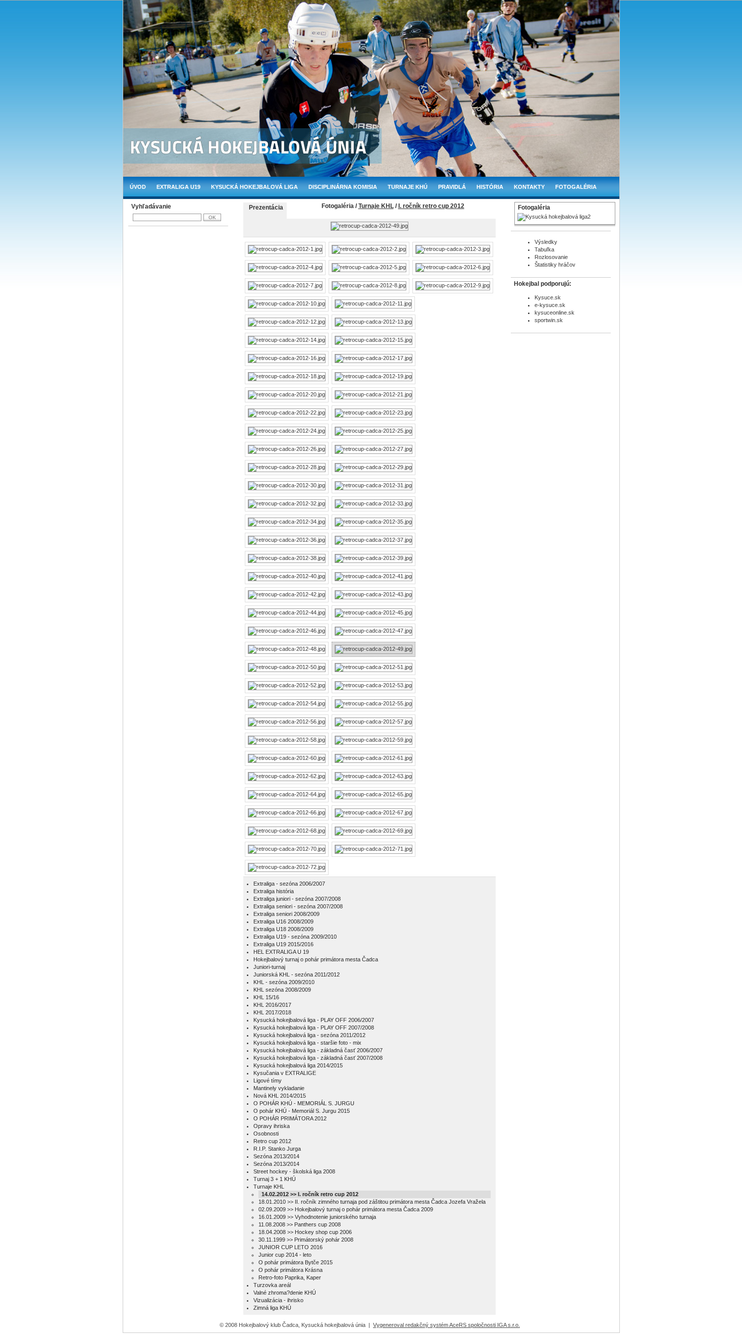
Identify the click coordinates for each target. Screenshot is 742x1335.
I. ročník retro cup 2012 (431, 206)
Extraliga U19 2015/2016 (283, 944)
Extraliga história (273, 891)
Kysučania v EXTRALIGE (284, 1073)
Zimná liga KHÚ (272, 1308)
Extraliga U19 (178, 187)
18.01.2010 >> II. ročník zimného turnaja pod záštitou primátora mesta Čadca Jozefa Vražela (372, 1202)
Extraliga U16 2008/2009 (283, 921)
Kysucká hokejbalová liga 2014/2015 (298, 1065)
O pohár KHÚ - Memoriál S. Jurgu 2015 (301, 1111)
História (489, 187)
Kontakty (529, 187)
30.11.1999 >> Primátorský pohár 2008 (305, 1240)
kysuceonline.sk (554, 313)
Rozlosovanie (551, 257)
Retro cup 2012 (272, 1141)
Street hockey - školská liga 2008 (294, 1171)
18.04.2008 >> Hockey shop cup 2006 (305, 1232)
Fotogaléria (576, 187)
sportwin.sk (549, 320)
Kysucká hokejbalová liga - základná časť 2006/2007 (318, 1050)
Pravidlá (452, 187)
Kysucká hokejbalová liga (254, 187)
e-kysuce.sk (550, 305)
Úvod (138, 187)
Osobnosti (266, 1134)
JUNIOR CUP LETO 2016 (290, 1247)
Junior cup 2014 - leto (284, 1255)
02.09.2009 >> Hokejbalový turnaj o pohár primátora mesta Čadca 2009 (345, 1209)
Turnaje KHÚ (408, 187)
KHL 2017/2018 (272, 1012)
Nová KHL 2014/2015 (279, 1096)
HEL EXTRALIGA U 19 (281, 952)
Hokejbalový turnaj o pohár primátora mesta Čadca (315, 959)
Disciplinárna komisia (342, 187)
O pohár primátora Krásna (290, 1270)
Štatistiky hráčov (555, 265)
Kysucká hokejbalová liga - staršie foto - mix (307, 1043)
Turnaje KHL (376, 206)
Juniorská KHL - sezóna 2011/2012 (296, 974)
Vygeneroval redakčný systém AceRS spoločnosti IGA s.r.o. (446, 1325)
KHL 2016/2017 (272, 1005)
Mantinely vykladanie (278, 1088)
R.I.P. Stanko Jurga (277, 1149)
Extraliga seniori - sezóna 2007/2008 (298, 906)
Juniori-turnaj (269, 967)
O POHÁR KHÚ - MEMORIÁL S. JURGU (303, 1103)
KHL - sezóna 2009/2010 (283, 982)
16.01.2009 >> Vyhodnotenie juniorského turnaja (317, 1217)
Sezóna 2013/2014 (276, 1156)
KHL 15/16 (266, 997)
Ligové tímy (267, 1080)
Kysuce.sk (548, 297)
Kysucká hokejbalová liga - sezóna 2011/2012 (309, 1035)
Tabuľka (544, 249)
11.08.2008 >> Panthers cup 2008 (299, 1224)
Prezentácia (266, 207)
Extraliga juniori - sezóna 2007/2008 (297, 899)
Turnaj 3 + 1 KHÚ (274, 1179)
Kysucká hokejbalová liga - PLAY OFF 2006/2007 (313, 1020)
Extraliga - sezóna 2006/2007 (289, 884)
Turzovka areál (272, 1285)
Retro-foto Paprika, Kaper (289, 1277)
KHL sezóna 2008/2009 (282, 990)
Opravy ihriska (271, 1126)
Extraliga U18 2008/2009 (283, 929)
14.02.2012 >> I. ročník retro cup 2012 (309, 1194)
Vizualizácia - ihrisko (278, 1300)
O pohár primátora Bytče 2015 (295, 1262)
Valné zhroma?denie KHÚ (284, 1293)
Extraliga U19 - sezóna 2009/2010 (295, 937)
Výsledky (546, 242)
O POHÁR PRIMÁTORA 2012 (290, 1118)
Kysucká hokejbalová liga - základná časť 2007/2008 (318, 1058)
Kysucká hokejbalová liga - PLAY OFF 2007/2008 (313, 1027)
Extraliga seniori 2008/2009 (286, 914)
